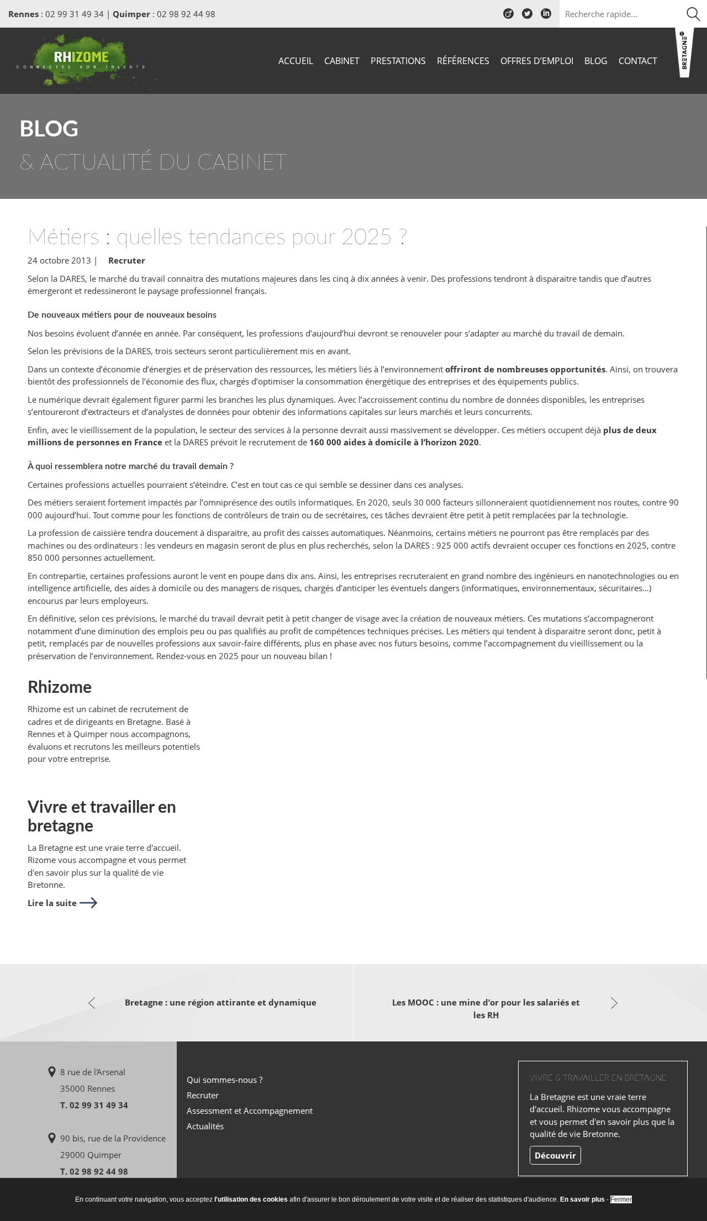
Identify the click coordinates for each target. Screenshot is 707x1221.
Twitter (527, 18)
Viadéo (508, 18)
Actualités (205, 1126)
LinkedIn (546, 18)
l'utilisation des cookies (251, 1199)
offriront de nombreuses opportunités (525, 369)
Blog (596, 61)
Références (463, 61)
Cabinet (342, 61)
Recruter (126, 260)
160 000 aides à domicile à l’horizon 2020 (394, 442)
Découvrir (555, 1155)
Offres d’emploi (536, 61)
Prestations (398, 61)
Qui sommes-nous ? (224, 1080)
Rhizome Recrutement (84, 59)
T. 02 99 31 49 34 (94, 1105)
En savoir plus (582, 1199)
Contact (638, 61)
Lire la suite (52, 902)
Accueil (295, 61)
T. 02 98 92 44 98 (94, 1171)
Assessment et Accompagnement (250, 1110)
